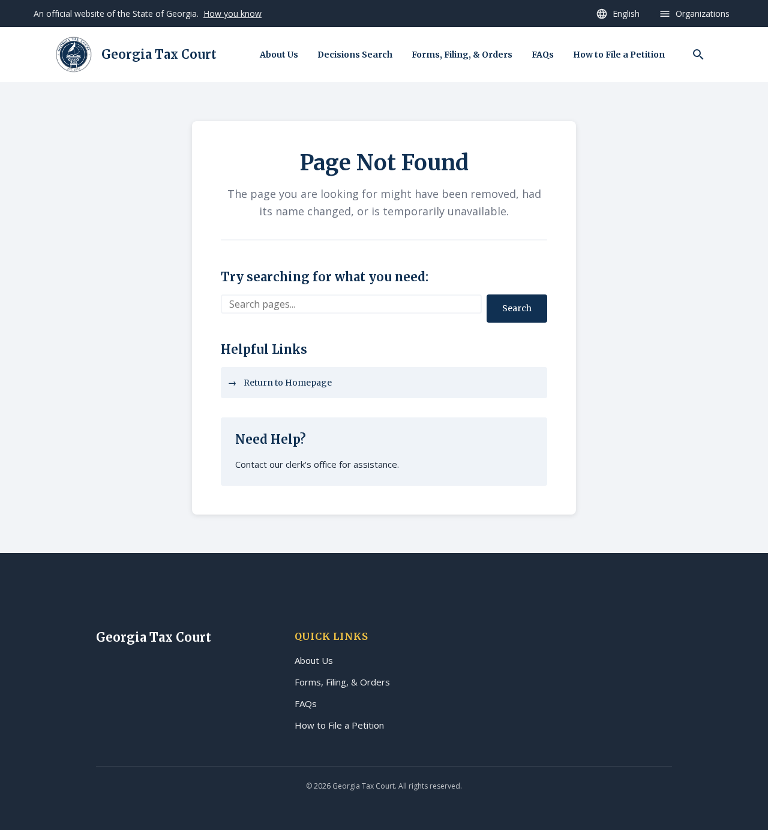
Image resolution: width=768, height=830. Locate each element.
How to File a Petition (619, 54)
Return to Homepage (288, 382)
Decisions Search (354, 54)
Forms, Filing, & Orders (462, 54)
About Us (279, 54)
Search (517, 308)
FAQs (543, 54)
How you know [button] (232, 13)
